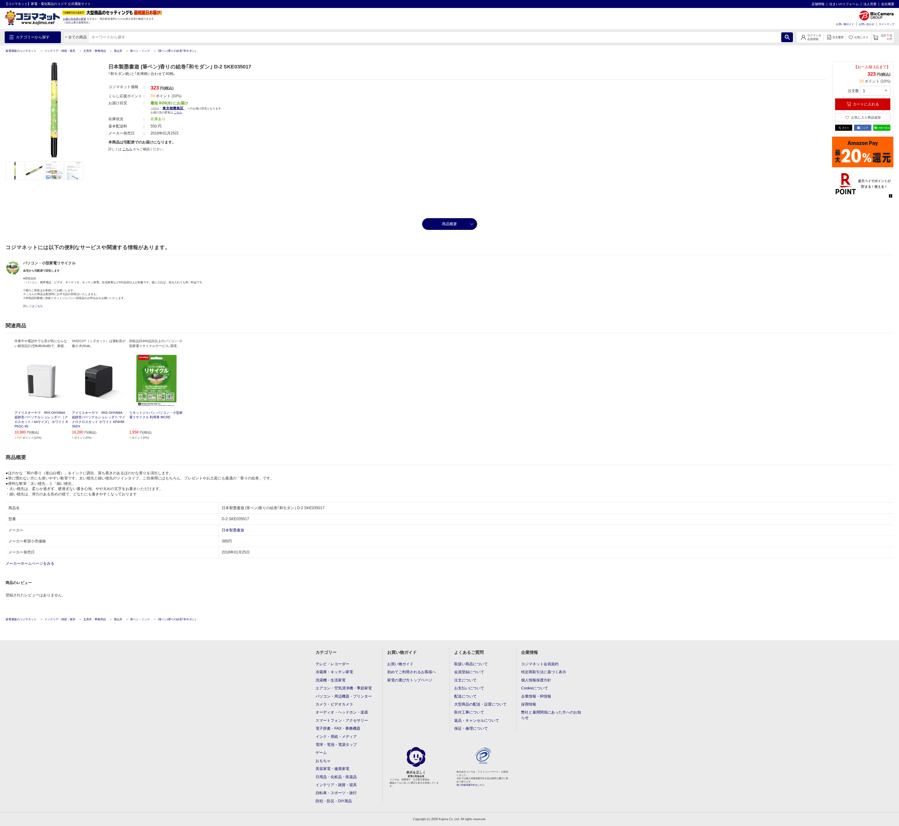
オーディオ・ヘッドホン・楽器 (342, 712)
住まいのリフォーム (844, 4)
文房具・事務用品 (94, 50)
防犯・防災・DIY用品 (334, 801)
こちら (127, 149)
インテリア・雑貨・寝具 (59, 50)
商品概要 (449, 224)
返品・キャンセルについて (476, 720)
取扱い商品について (471, 664)
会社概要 (887, 4)
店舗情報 (818, 4)
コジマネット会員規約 (540, 664)
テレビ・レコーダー (332, 664)
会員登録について (469, 672)
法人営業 (870, 4)
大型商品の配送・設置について (480, 704)
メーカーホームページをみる (30, 563)
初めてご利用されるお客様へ (411, 672)
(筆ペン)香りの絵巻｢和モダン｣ (177, 50)
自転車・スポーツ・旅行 (336, 793)
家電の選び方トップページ (409, 680)
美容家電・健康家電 (332, 769)
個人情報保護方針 (536, 680)
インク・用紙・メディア (336, 737)
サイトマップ (886, 24)
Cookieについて (534, 688)
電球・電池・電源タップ (336, 745)
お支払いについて (469, 688)
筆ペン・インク (140, 50)
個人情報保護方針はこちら (471, 785)
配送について (465, 696)
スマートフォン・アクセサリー (342, 720)
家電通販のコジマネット (21, 50)
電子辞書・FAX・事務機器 (338, 728)
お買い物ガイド (845, 24)
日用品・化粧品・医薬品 (336, 777)
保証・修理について (471, 728)
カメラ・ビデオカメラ (334, 704)
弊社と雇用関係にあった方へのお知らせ (551, 714)
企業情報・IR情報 (536, 696)
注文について (465, 680)
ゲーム (321, 753)
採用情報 (528, 704)
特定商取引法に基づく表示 (543, 672)
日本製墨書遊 (233, 530)
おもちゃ (323, 761)
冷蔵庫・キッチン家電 (334, 672)
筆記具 (118, 50)
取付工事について (469, 712)
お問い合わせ (866, 24)
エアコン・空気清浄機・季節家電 (344, 688)
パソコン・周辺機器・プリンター (344, 696)
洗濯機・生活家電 (331, 680)
